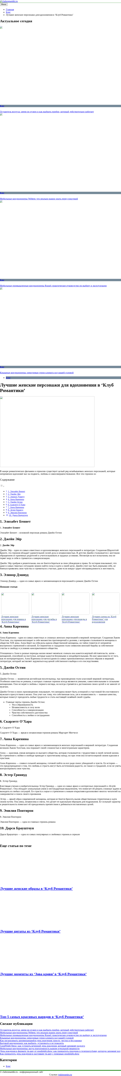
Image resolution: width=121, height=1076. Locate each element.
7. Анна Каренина (16, 507)
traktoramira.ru (65, 1074)
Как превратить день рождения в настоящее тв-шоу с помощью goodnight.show (39, 1054)
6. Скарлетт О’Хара (16, 504)
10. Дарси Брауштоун (18, 515)
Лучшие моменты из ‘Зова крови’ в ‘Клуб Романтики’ (43, 974)
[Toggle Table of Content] (2, 486)
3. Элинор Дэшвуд (16, 496)
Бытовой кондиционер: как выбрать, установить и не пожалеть (32, 1043)
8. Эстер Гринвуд (15, 510)
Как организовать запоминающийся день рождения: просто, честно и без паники (41, 1040)
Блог (2, 106)
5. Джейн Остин (15, 502)
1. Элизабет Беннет (16, 491)
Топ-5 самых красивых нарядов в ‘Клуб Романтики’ (42, 1017)
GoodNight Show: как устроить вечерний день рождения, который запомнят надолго (42, 1046)
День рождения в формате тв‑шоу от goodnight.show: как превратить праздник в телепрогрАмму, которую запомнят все (60, 1051)
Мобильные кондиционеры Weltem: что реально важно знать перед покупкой (39, 198)
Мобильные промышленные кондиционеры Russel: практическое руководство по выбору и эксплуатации (53, 285)
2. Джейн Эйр (14, 494)
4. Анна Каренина (16, 499)
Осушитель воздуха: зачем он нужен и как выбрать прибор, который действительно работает (47, 111)
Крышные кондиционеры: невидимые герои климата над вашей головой (37, 372)
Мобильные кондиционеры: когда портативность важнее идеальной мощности (40, 1048)
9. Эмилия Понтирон (17, 512)
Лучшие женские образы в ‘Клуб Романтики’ (36, 888)
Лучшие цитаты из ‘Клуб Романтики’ (30, 931)
